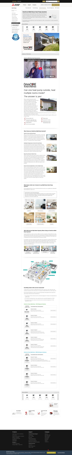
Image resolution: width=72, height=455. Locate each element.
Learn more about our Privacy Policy (25, 453)
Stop (22, 51)
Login (44, 1)
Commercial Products (16, 443)
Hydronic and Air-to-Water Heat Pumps (15, 32)
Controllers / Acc (14, 27)
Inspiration (46, 439)
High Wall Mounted (15, 14)
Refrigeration (14, 439)
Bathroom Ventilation (15, 437)
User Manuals (31, 435)
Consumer (14, 1)
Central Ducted (14, 21)
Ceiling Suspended (15, 18)
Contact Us (46, 441)
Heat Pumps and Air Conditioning (17, 433)
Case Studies (47, 437)
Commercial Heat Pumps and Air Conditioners (15, 29)
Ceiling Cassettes (52, 210)
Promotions (47, 438)
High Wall (29, 210)
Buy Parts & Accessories (33, 440)
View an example (53, 310)
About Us (46, 433)
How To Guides (31, 436)
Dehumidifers (14, 440)
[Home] (17, 5)
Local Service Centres (32, 439)
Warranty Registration (32, 438)
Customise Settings (61, 452)
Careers (46, 440)
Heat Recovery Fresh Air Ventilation (18, 436)
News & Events (47, 436)
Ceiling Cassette (14, 17)
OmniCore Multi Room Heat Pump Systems (15, 25)
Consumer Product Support (33, 433)
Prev (23, 29)
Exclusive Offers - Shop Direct (17, 444)
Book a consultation (46, 4)
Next (58, 29)
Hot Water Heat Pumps (16, 438)
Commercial (19, 1)
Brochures (30, 437)
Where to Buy (56, 4)
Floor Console (40, 210)
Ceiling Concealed (15, 20)
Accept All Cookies (51, 452)
